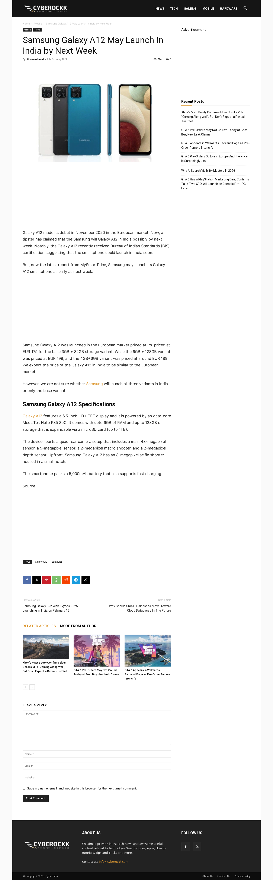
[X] (36, 580)
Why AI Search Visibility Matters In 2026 (208, 170)
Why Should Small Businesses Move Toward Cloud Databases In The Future (140, 608)
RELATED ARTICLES (39, 626)
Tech (174, 8)
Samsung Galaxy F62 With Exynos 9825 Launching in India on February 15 (50, 608)
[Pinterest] (46, 580)
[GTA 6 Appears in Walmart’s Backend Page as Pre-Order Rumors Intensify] (148, 651)
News (159, 8)
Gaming (190, 8)
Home (26, 23)
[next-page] (32, 687)
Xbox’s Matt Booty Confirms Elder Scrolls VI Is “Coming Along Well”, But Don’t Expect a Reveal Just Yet (45, 667)
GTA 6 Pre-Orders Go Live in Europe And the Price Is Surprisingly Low (214, 159)
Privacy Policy (242, 876)
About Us (207, 876)
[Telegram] (76, 580)
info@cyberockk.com (113, 862)
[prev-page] (25, 687)
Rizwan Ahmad (35, 59)
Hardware (228, 8)
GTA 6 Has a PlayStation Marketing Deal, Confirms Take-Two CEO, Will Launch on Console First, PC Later (215, 184)
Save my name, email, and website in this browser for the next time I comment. (82, 788)
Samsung (94, 384)
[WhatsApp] (56, 580)
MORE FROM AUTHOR (78, 626)
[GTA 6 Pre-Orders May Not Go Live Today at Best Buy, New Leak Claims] (97, 651)
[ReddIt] (66, 580)
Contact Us (223, 876)
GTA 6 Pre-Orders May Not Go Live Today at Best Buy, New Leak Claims (214, 132)
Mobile (208, 8)
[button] (245, 9)
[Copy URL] (85, 580)
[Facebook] (27, 580)
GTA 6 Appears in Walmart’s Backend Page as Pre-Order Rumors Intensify (147, 674)
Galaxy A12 (32, 416)
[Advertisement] (97, 198)
